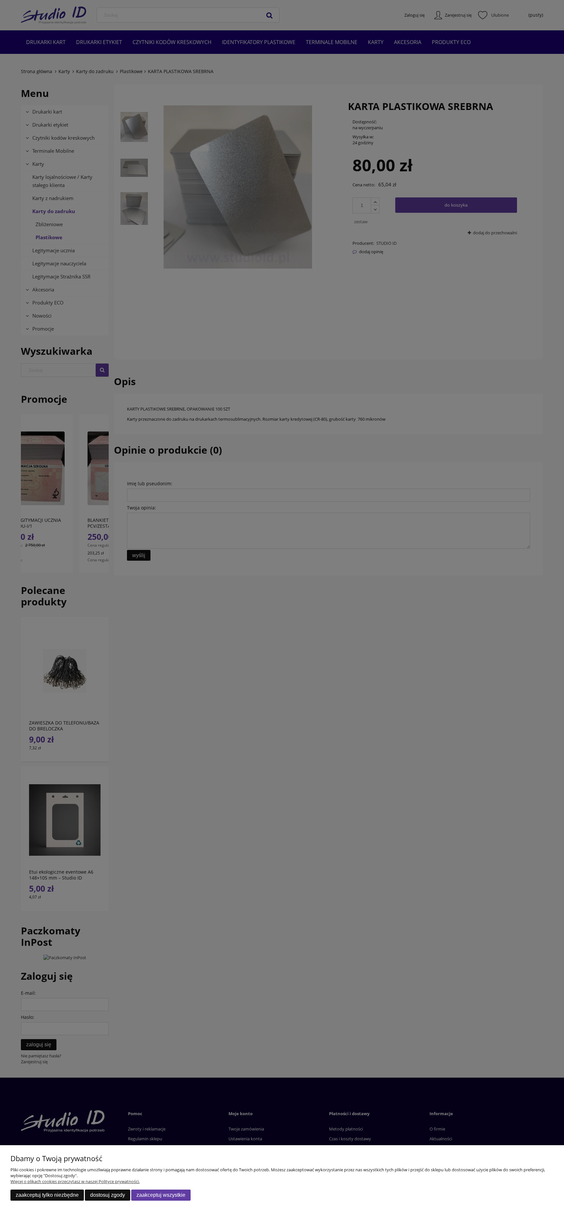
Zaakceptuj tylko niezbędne (47, 1195)
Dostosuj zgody (107, 1195)
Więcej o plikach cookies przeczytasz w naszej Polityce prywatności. (75, 1181)
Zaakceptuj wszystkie (160, 1195)
